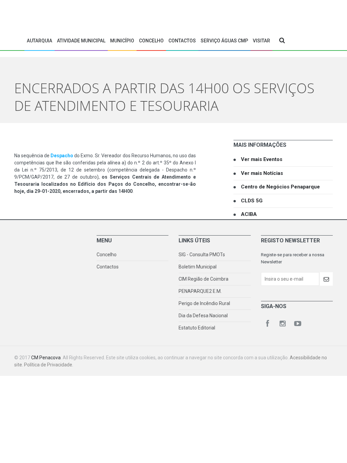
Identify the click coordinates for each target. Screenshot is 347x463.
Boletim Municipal (198, 266)
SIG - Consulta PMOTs (202, 254)
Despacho (62, 155)
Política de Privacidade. (48, 364)
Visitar (261, 40)
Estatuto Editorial (197, 327)
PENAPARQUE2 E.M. (200, 291)
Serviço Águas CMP (224, 40)
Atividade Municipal (81, 40)
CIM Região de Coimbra (203, 279)
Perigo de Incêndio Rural (204, 303)
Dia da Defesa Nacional (203, 315)
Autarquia (39, 40)
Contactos (182, 40)
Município (122, 40)
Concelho (151, 40)
